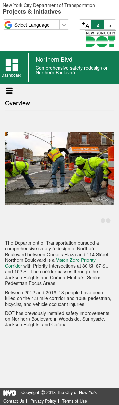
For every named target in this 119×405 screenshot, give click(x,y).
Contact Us (13, 401)
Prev (10, 171)
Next (109, 171)
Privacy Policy (43, 401)
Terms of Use (74, 401)
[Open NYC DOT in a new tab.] (100, 38)
